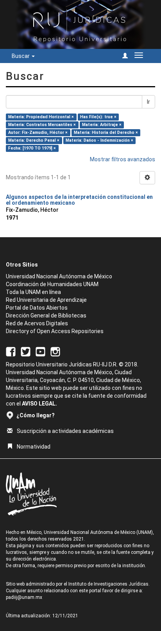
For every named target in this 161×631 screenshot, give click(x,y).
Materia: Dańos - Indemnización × (99, 140)
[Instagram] (55, 351)
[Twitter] (25, 351)
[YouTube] (40, 351)
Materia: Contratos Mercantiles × (42, 124)
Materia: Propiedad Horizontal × (41, 116)
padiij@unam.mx (24, 597)
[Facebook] (11, 351)
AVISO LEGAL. (39, 403)
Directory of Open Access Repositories (55, 331)
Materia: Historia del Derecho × (106, 132)
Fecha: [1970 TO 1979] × (32, 148)
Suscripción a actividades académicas (65, 431)
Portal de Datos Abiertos (37, 308)
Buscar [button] (21, 56)
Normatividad (33, 447)
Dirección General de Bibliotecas (46, 315)
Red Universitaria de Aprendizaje (46, 300)
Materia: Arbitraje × (102, 124)
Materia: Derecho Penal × (33, 140)
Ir (148, 102)
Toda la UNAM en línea (33, 292)
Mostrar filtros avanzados (122, 159)
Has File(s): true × (98, 116)
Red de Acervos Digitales (37, 323)
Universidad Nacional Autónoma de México (59, 276)
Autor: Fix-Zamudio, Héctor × (38, 132)
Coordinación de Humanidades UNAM (52, 284)
